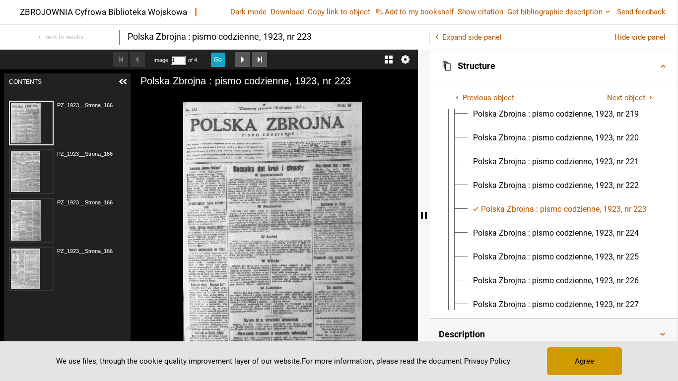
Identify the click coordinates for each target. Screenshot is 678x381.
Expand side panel (472, 37)
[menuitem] (556, 114)
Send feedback (641, 11)
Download (287, 11)
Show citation (480, 11)
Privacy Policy (487, 361)
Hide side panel (640, 37)
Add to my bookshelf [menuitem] (419, 11)
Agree (584, 361)
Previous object (488, 97)
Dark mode (248, 11)
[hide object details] (424, 215)
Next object (626, 97)
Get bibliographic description (555, 11)
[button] (554, 66)
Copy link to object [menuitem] (339, 11)
